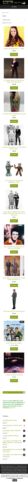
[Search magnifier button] (24, 392)
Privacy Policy (11, 478)
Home (3, 12)
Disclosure (20, 478)
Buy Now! (14, 54)
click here (12, 407)
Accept (14, 480)
